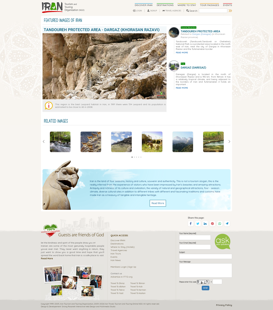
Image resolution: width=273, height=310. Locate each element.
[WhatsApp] (220, 223)
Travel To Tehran (137, 283)
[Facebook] (191, 223)
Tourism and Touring (123, 304)
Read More (158, 203)
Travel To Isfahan (118, 286)
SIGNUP (153, 10)
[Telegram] (227, 223)
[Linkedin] (205, 223)
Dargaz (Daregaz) (201, 34)
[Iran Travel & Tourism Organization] (63, 7)
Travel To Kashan (138, 293)
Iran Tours (116, 253)
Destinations (117, 243)
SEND (205, 288)
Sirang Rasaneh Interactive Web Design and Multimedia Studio (88, 306)
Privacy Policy (224, 305)
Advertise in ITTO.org (121, 276)
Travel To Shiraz (117, 283)
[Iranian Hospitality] (72, 235)
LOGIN (139, 10)
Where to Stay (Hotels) (123, 247)
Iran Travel (109, 304)
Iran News (116, 260)
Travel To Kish (136, 286)
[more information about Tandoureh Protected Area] (174, 32)
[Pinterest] (212, 223)
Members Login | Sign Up (123, 266)
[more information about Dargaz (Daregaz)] (174, 65)
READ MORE (182, 52)
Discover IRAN (118, 240)
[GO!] (230, 10)
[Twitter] (198, 223)
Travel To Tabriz (117, 290)
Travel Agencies (119, 250)
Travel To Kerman (138, 290)
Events (114, 256)
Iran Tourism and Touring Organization (76, 304)
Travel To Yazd (117, 293)
